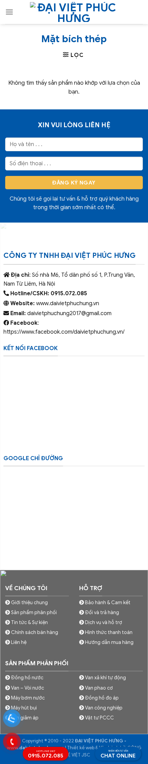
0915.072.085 (45, 754)
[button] (9, 11)
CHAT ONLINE (118, 754)
